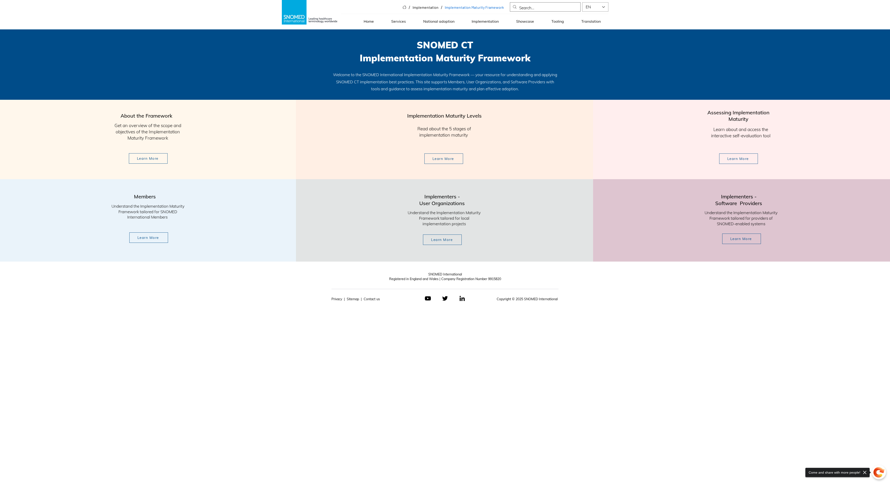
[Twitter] (445, 298)
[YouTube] (428, 298)
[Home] (404, 7)
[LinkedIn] (462, 298)
